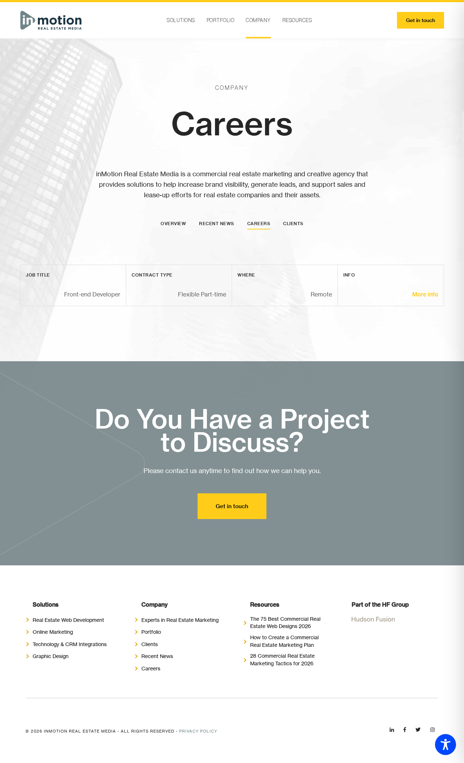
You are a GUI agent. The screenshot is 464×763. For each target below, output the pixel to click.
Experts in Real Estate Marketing (180, 620)
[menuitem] (181, 20)
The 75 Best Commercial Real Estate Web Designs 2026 (285, 622)
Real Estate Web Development (68, 620)
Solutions (181, 20)
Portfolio (221, 20)
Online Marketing (53, 632)
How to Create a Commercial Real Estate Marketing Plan (284, 641)
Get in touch (420, 20)
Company (258, 20)
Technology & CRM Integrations (70, 644)
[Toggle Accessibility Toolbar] (445, 744)
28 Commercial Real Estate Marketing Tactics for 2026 (282, 659)
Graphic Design (51, 656)
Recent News (216, 223)
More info (425, 294)
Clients (293, 223)
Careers (258, 223)
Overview (173, 223)
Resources (297, 20)
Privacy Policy (198, 731)
